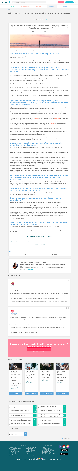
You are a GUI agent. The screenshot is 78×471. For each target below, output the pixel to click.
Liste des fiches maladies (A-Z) (47, 452)
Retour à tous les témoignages (16, 9)
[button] (13, 6)
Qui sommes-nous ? (13, 447)
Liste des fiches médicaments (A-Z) (48, 453)
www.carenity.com (24, 459)
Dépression (14, 434)
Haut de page (66, 438)
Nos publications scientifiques (14, 454)
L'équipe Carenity (12, 449)
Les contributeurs (12, 452)
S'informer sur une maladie (47, 449)
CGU (26, 452)
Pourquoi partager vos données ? (15, 448)
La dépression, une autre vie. (18, 415)
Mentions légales (29, 451)
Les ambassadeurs (12, 450)
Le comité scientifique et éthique (15, 453)
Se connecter (69, 2)
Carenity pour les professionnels (31, 455)
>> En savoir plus (29, 269)
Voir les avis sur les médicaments (48, 450)
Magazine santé (45, 447)
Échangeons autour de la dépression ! (20, 407)
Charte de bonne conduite (30, 450)
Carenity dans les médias (30, 448)
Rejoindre (61, 2)
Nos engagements (12, 455)
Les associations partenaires (14, 451)
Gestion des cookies (29, 453)
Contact (27, 454)
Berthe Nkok (45, 19)
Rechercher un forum (46, 448)
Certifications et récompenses (31, 447)
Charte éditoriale (29, 449)
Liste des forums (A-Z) (46, 451)
